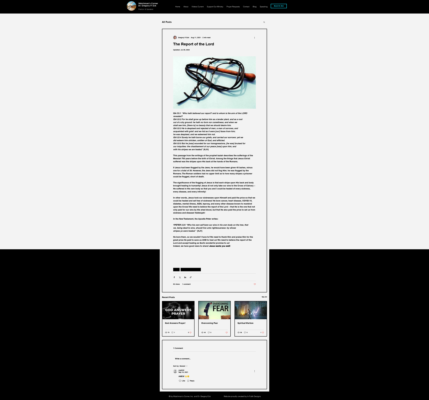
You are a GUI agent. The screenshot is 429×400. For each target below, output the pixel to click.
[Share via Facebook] (174, 277)
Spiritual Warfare (245, 323)
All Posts (167, 22)
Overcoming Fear (209, 323)
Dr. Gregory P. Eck (147, 5)
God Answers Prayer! (175, 323)
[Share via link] (191, 277)
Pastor (141, 9)
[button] (264, 22)
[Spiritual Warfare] (251, 310)
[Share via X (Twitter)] (180, 277)
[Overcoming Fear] (214, 310)
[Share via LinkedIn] (185, 277)
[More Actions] (254, 371)
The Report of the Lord (190, 269)
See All (264, 297)
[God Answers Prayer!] (178, 310)
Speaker (149, 9)
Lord (176, 269)
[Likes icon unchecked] (180, 381)
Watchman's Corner (148, 3)
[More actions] (254, 37)
